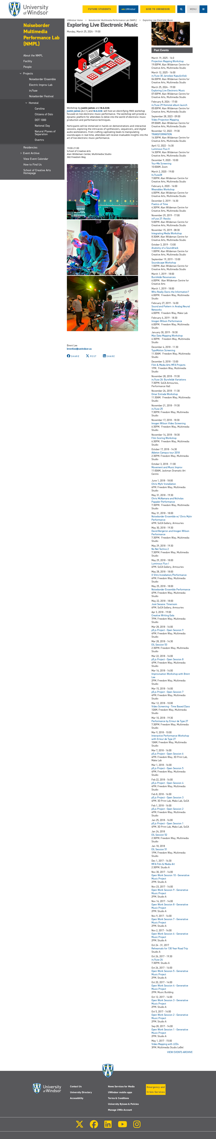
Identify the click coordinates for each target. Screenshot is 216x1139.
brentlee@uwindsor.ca (79, 348)
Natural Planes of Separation (45, 132)
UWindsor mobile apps (120, 1092)
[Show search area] (181, 9)
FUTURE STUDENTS (99, 9)
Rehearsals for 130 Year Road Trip (169, 948)
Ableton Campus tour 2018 (165, 452)
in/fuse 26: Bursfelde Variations (168, 379)
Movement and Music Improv (166, 467)
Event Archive (31, 153)
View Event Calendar (35, 159)
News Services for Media (121, 1086)
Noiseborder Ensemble (42, 79)
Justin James (73, 110)
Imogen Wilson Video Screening (168, 423)
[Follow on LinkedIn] (107, 1126)
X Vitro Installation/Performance (169, 575)
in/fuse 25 (157, 408)
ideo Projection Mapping (166, 119)
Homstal (34, 103)
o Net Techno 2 (161, 549)
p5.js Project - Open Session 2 (167, 809)
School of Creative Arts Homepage (37, 171)
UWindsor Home (75, 20)
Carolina (40, 108)
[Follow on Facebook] (94, 1126)
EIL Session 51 (159, 849)
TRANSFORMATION (161, 134)
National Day (42, 126)
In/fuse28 (156, 175)
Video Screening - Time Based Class (170, 706)
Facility (27, 61)
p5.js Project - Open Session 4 (167, 783)
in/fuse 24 (157, 959)
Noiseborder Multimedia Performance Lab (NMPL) (41, 34)
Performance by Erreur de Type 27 (169, 721)
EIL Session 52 (159, 834)
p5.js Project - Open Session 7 (167, 692)
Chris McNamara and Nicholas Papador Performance (167, 500)
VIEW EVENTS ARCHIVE (180, 1052)
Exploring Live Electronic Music (158, 20)
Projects (28, 73)
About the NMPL (33, 55)
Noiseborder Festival (41, 96)
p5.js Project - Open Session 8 (167, 659)
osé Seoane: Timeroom (165, 604)
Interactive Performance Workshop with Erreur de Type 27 (170, 737)
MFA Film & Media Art (163, 864)
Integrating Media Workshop (166, 233)
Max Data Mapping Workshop (167, 335)
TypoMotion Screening (163, 350)
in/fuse (33, 90)
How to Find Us (32, 164)
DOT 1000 (40, 120)
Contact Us (76, 1086)
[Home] (28, 9)
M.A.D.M (97, 110)
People (27, 67)
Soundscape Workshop (163, 262)
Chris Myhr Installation (163, 484)
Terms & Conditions (118, 1098)
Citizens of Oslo (44, 114)
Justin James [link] (88, 107)
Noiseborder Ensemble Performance (170, 589)
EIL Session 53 (159, 644)
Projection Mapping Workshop (167, 61)
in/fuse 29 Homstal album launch (169, 105)
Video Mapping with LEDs (165, 1044)
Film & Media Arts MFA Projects (168, 365)
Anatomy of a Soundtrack (164, 248)
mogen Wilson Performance (167, 321)
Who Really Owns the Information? (170, 292)
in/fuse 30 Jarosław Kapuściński (169, 75)
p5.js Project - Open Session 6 (167, 753)
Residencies (30, 147)
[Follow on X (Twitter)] (79, 1126)
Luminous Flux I (160, 563)
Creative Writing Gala (162, 615)
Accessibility (76, 1098)
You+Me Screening (161, 163)
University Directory (81, 1092)
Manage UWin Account (120, 1109)
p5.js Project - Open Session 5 (167, 768)
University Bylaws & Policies (123, 1104)
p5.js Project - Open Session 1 (167, 823)
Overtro (39, 140)
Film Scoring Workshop (163, 438)
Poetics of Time (159, 204)
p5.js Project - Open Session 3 (167, 797)
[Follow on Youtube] (122, 1126)
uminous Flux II (161, 149)
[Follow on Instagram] (136, 1126)
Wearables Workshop (162, 189)
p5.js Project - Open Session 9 (167, 630)
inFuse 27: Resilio (161, 218)
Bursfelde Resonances (163, 277)
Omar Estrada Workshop (164, 394)
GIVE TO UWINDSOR (158, 9)
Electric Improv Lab (40, 85)
